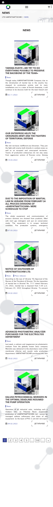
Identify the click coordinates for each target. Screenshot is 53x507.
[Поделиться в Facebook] (23, 54)
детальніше (39, 95)
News (9, 77)
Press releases (20, 276)
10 (37, 440)
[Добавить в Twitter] (28, 54)
